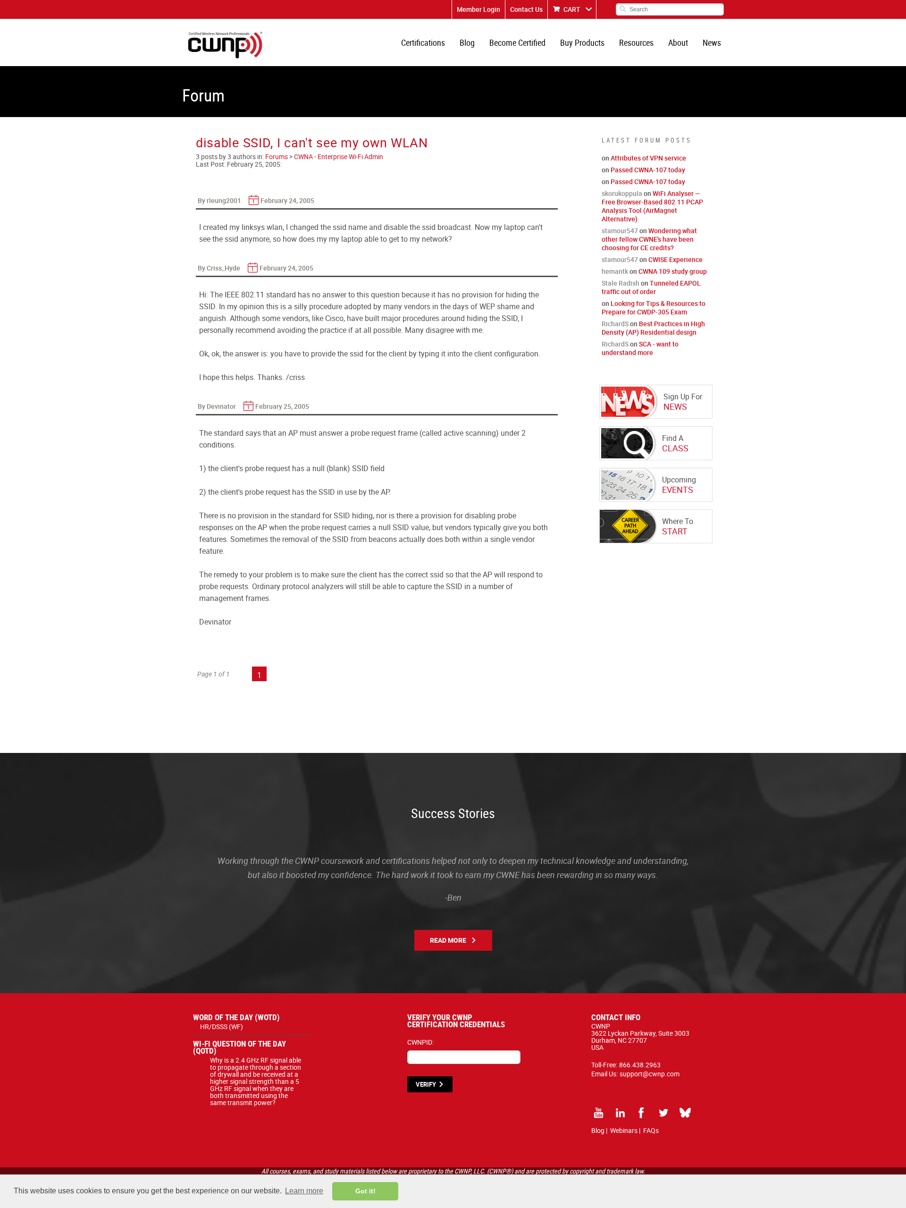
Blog (467, 42)
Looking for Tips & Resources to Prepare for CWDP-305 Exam (653, 307)
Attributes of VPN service (648, 157)
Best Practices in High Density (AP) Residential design (653, 328)
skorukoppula (622, 193)
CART (571, 9)
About (678, 42)
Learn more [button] (304, 1191)
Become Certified (517, 42)
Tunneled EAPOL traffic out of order (651, 287)
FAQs (651, 1130)
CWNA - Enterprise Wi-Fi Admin (338, 156)
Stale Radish (620, 283)
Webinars (624, 1130)
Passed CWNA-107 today (648, 169)
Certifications (423, 42)
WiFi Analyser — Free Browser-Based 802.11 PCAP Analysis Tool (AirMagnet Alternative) (652, 206)
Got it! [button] (365, 1191)
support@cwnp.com (650, 1073)
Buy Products (582, 42)
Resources (636, 42)
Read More (448, 940)
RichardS (615, 323)
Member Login (478, 9)
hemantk (615, 271)
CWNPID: (420, 1042)
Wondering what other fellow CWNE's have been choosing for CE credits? (649, 239)
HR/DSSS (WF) (221, 1026)
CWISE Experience (675, 259)
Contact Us (526, 9)
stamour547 (620, 230)
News (712, 42)
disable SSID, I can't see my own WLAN (312, 142)
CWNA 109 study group (672, 271)
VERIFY (426, 1084)
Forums (276, 156)
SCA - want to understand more (640, 348)
